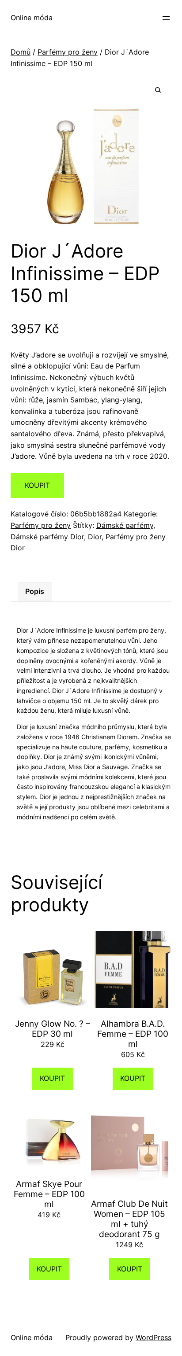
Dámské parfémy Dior (47, 536)
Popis (34, 591)
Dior (95, 536)
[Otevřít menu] (166, 18)
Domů (20, 52)
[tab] (35, 591)
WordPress (153, 1337)
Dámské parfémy (124, 525)
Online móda (32, 17)
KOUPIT (37, 485)
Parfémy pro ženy (68, 52)
